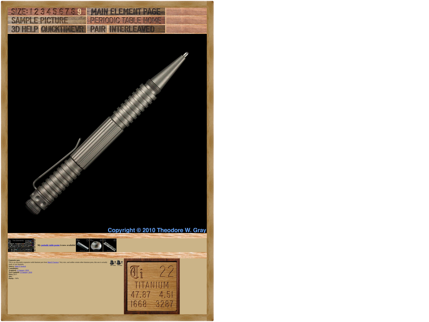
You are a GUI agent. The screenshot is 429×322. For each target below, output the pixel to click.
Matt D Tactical (53, 262)
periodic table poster (50, 245)
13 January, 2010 (23, 270)
